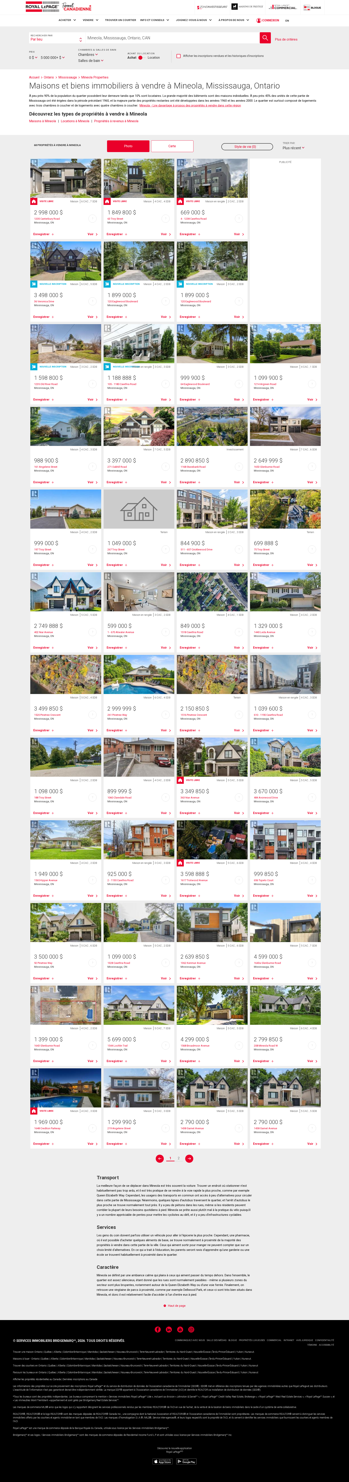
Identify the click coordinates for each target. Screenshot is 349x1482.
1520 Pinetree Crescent (47, 714)
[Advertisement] (285, 228)
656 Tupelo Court (263, 880)
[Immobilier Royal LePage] (58, 7)
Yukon (239, 1351)
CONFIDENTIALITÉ (324, 1340)
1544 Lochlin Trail (117, 1045)
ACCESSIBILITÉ (326, 1345)
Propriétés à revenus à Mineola (116, 121)
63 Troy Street (115, 218)
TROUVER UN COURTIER (120, 20)
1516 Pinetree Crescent (194, 714)
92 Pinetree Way (43, 962)
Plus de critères (286, 39)
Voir (91, 234)
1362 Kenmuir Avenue (193, 962)
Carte (172, 146)
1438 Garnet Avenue (192, 1128)
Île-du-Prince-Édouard (223, 1351)
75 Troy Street (262, 549)
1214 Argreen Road (265, 384)
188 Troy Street (42, 797)
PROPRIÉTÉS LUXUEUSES (252, 1340)
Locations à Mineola (75, 121)
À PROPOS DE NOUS (231, 20)
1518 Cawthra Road (192, 632)
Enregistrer (41, 234)
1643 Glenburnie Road (47, 1045)
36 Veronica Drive (44, 301)
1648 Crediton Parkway (47, 1128)
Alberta (57, 1351)
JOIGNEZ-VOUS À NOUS (191, 20)
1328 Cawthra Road (118, 962)
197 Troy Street (42, 549)
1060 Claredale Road (119, 797)
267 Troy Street (116, 549)
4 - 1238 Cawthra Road (194, 218)
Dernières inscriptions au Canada (80, 1379)
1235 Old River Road (46, 384)
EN (287, 20)
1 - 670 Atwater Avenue (120, 632)
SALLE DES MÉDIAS (216, 1340)
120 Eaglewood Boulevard (122, 301)
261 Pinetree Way (117, 714)
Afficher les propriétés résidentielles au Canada (37, 1379)
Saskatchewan (107, 1351)
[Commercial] (283, 7)
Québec (48, 1351)
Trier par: (289, 143)
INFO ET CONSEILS (152, 20)
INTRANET (289, 1340)
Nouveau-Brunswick (127, 1351)
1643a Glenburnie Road (267, 962)
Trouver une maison (23, 1351)
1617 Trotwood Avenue (194, 880)
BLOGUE (232, 1340)
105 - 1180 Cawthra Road (121, 384)
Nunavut (249, 1351)
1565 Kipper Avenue (45, 880)
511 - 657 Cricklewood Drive (196, 549)
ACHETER (65, 20)
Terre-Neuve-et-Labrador (152, 1351)
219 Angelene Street (119, 1128)
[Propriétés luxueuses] (247, 7)
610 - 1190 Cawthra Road (268, 714)
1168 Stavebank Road (193, 466)
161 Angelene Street (45, 466)
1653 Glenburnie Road (267, 466)
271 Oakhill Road (117, 466)
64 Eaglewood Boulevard (195, 384)
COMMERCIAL (274, 1340)
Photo (128, 146)
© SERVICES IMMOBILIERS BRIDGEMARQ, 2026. (49, 1341)
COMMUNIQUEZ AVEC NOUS (190, 1340)
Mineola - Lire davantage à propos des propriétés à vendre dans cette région (190, 105)
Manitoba (93, 1351)
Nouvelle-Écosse (202, 1351)
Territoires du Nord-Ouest (179, 1351)
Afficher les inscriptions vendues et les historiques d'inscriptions (220, 56)
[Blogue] (312, 7)
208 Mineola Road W (266, 1045)
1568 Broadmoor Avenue (195, 1045)
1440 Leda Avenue (264, 632)
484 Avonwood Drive (266, 797)
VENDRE (88, 20)
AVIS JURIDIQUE (304, 1340)
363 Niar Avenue (190, 797)
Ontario (38, 1351)
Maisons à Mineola (42, 121)
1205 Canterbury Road (47, 218)
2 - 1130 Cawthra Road (120, 880)
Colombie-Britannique (74, 1351)
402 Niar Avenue (43, 632)
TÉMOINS (312, 1345)
